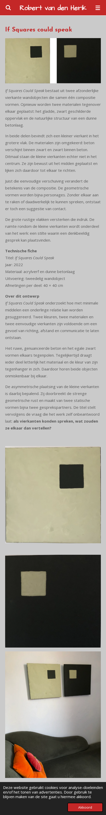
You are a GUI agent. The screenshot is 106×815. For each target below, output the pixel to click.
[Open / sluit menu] (97, 8)
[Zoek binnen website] (8, 8)
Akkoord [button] (85, 807)
